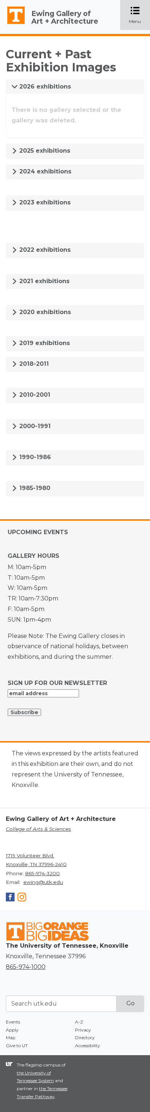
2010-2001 (33, 394)
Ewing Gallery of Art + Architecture (64, 17)
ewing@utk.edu (43, 882)
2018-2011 (33, 363)
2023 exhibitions (44, 202)
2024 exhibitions (44, 171)
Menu (139, 15)
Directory (85, 1037)
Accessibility (87, 1045)
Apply (12, 1030)
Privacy (83, 1030)
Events (13, 1022)
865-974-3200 (42, 873)
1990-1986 (34, 457)
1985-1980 (33, 488)
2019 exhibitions (43, 343)
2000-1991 (34, 426)
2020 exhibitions (44, 312)
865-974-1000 (26, 966)
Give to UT (17, 1045)
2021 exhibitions (43, 281)
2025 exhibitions (43, 150)
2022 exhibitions (44, 249)
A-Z (79, 1022)
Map (10, 1037)
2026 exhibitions (44, 86)
